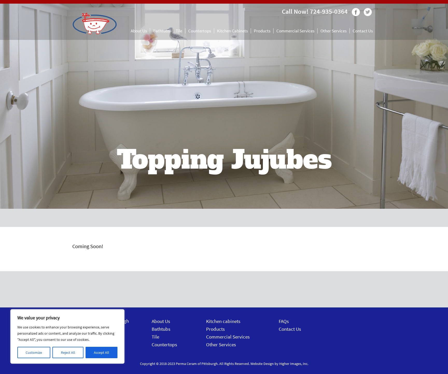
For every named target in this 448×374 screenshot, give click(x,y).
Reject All (68, 352)
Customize (34, 352)
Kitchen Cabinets (232, 30)
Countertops (199, 30)
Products (262, 30)
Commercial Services (295, 30)
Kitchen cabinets (223, 321)
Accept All (101, 352)
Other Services (333, 30)
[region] (67, 336)
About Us (139, 30)
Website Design (262, 363)
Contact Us (363, 30)
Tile (179, 30)
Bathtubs (161, 30)
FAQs (284, 321)
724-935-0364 (329, 11)
